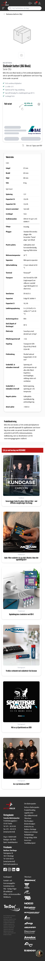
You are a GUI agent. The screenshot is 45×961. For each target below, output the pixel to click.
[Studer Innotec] (28, 945)
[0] (35, 3)
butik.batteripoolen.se (10, 864)
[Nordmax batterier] (30, 881)
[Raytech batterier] (28, 924)
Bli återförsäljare (29, 824)
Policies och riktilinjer (31, 832)
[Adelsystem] (30, 928)
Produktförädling (29, 810)
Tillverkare (27, 818)
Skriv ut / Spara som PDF (34, 146)
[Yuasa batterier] (26, 887)
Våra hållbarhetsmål (30, 815)
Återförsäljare (28, 821)
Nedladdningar (29, 835)
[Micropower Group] (32, 914)
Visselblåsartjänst (29, 843)
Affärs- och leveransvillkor (12, 894)
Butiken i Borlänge (30, 829)
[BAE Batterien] (27, 919)
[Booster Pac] (27, 899)
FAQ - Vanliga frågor (9, 889)
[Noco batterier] (28, 904)
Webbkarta (7, 897)
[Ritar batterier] (27, 893)
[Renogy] (30, 950)
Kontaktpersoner (9, 886)
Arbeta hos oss (29, 826)
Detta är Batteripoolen (31, 807)
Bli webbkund (7, 891)
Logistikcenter (28, 813)
